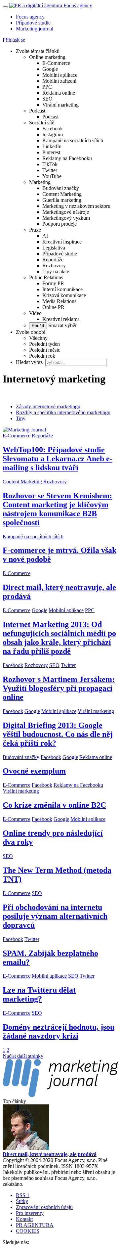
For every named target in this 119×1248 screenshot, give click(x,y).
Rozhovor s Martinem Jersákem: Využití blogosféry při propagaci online (59, 688)
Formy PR (53, 283)
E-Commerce (56, 63)
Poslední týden (44, 344)
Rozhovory (54, 265)
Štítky (22, 1201)
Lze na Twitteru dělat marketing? (39, 994)
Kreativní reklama (61, 319)
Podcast (37, 110)
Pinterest (51, 152)
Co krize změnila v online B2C (54, 805)
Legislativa (53, 247)
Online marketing (47, 57)
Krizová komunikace (64, 295)
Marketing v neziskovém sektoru (76, 206)
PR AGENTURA (35, 1225)
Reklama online (58, 93)
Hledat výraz (30, 362)
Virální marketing (60, 105)
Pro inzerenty (30, 1213)
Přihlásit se (14, 40)
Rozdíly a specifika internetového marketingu (63, 412)
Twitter (49, 170)
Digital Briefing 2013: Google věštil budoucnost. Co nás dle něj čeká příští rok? (58, 734)
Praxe (35, 230)
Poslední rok (42, 356)
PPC (47, 87)
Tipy (20, 418)
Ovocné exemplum (34, 771)
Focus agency (30, 17)
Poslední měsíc (44, 350)
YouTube (51, 176)
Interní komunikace (62, 289)
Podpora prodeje (59, 224)
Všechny (38, 338)
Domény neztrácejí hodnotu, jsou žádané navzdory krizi (58, 1031)
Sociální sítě (41, 122)
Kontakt (24, 1219)
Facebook (52, 128)
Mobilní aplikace (59, 75)
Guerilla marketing (61, 200)
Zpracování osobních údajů (44, 1207)
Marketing (40, 182)
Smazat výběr (62, 325)
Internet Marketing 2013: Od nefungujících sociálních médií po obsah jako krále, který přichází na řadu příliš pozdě (59, 637)
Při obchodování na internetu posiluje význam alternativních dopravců (55, 916)
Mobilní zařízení (59, 81)
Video (35, 313)
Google (50, 69)
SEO (47, 99)
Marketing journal (34, 28)
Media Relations (59, 301)
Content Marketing (62, 194)
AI (45, 236)
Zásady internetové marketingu (48, 406)
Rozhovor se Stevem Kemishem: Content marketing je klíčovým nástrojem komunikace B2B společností (57, 509)
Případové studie (33, 22)
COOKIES (27, 1231)
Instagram (52, 134)
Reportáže (52, 259)
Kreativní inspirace (62, 242)
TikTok (50, 164)
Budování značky (60, 188)
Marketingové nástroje (65, 212)
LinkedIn (51, 146)
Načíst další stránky (23, 1056)
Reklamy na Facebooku (67, 158)
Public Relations (46, 277)
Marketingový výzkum (66, 218)
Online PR (53, 307)
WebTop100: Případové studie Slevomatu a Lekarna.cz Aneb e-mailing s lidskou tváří (57, 458)
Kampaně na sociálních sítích (72, 140)
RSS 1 (22, 1195)
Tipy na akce (55, 271)
